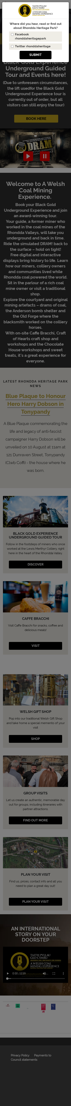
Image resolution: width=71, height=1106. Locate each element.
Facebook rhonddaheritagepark (30, 36)
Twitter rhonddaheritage (32, 46)
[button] (35, 55)
